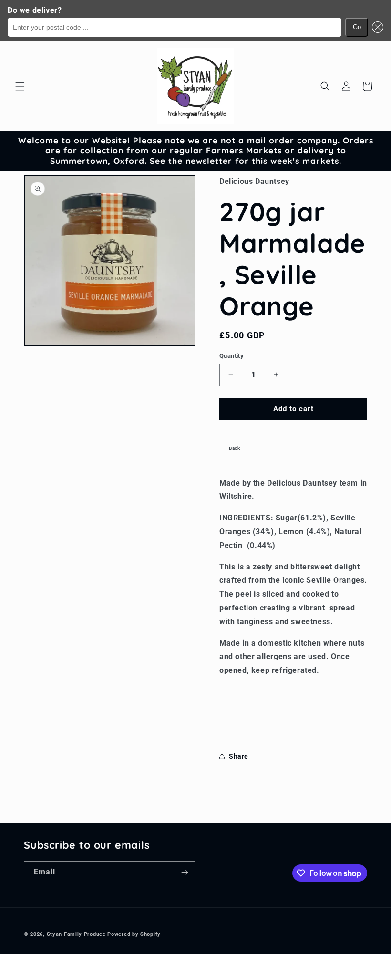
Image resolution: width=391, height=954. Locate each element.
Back (234, 448)
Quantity (231, 355)
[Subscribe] (184, 872)
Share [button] (238, 756)
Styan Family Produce (76, 934)
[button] (375, 27)
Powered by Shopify (134, 934)
